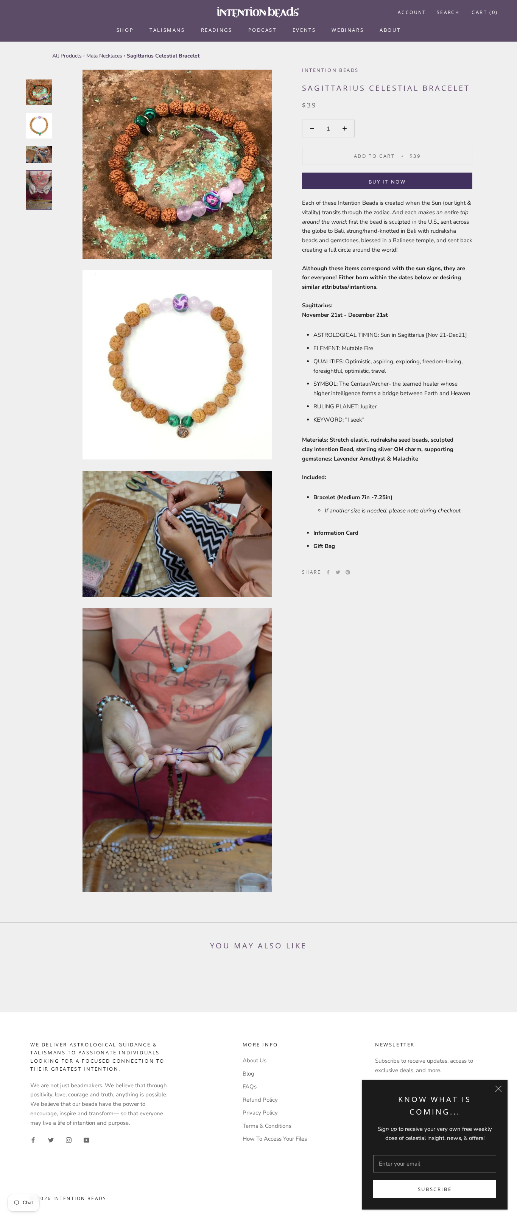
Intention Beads (330, 70)
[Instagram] (69, 1139)
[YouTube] (86, 1139)
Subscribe (435, 1189)
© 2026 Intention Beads (68, 1198)
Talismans (167, 29)
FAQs (250, 1086)
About (390, 29)
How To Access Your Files (275, 1139)
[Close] (498, 1088)
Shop (125, 29)
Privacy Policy (260, 1112)
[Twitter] (338, 572)
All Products (67, 55)
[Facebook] (328, 572)
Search (448, 12)
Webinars (348, 29)
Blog (248, 1073)
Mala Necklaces (104, 55)
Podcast (262, 29)
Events (304, 29)
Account (412, 12)
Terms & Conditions (267, 1126)
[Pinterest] (348, 572)
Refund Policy (260, 1100)
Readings (216, 29)
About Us (254, 1060)
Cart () (485, 12)
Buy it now (387, 181)
